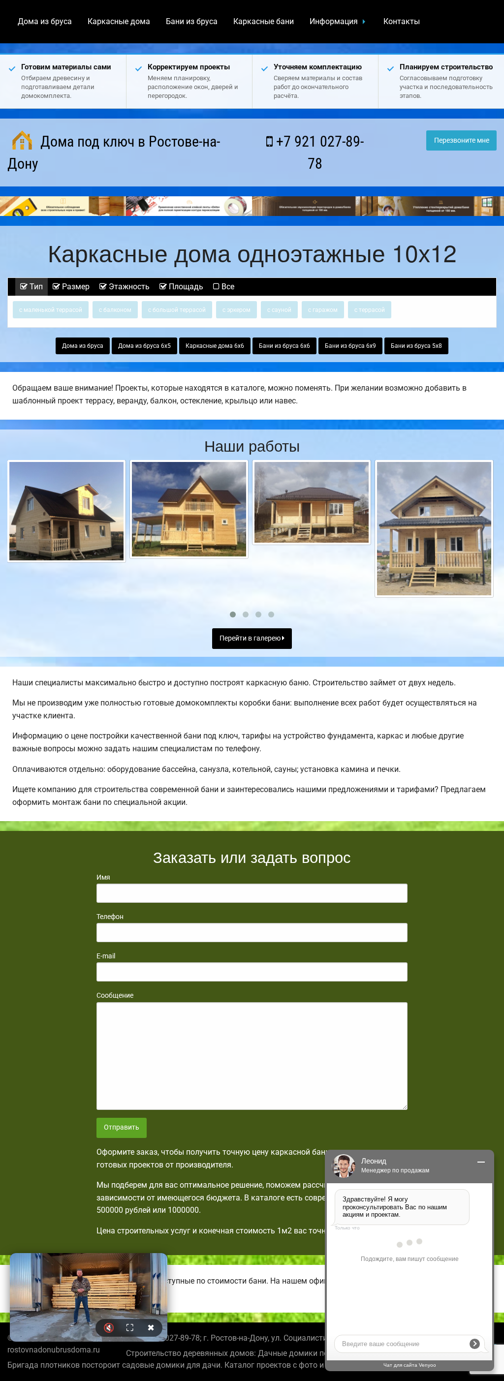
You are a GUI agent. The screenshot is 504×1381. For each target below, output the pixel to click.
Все (227, 286)
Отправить (121, 1127)
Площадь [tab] (185, 286)
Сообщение (114, 995)
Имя (103, 877)
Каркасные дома (119, 21)
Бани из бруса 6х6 (284, 345)
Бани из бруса (192, 21)
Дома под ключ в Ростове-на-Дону (113, 152)
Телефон (110, 917)
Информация (334, 21)
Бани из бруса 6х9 (350, 345)
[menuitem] (45, 21)
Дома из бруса (45, 21)
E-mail (105, 956)
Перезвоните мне (461, 140)
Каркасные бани (263, 21)
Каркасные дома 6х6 (215, 345)
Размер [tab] (75, 286)
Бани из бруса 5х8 (416, 345)
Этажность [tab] (128, 286)
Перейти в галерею (251, 638)
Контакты (401, 21)
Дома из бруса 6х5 (144, 345)
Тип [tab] (35, 286)
